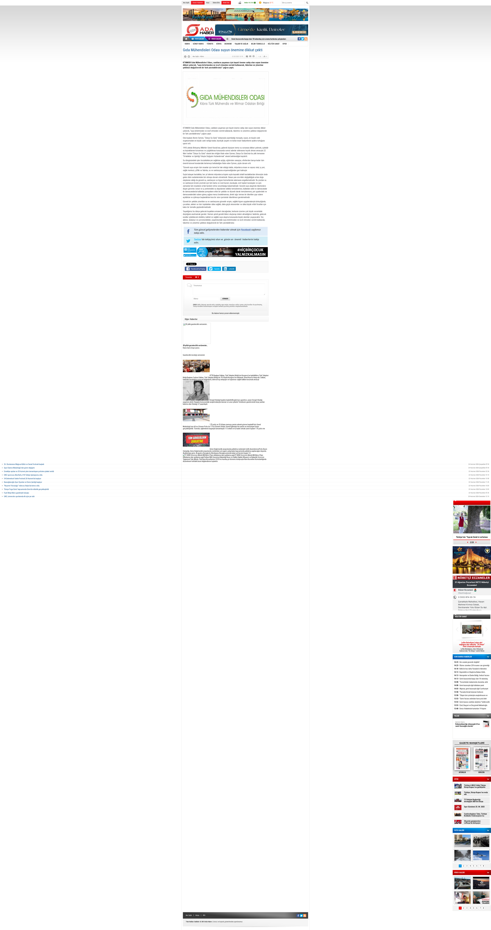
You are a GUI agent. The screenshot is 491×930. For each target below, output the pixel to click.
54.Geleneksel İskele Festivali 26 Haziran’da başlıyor (22, 479)
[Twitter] (189, 56)
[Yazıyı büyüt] (265, 56)
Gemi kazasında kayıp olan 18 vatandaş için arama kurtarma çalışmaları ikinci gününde (471, 680)
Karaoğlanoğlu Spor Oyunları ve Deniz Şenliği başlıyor (23, 482)
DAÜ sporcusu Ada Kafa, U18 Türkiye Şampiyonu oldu (23, 475)
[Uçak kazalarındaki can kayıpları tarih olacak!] (481, 855)
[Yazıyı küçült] (259, 56)
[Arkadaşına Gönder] (250, 56)
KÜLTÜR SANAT (461, 617)
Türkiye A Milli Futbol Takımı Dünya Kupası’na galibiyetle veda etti (475, 786)
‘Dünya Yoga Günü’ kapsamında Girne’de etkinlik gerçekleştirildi (26, 489)
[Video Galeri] (215, 39)
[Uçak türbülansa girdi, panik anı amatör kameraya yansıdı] (462, 897)
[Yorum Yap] (247, 56)
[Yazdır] (254, 56)
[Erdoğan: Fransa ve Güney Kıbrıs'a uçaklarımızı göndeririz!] (481, 897)
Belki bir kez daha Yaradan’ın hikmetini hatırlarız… (470, 670)
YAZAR (456, 716)
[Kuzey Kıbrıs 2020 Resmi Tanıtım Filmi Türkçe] (481, 883)
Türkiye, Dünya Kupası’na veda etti (476, 793)
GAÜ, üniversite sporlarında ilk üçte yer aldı (19, 496)
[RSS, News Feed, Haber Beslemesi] (305, 38)
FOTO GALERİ (459, 830)
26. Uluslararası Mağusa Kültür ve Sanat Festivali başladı (24, 464)
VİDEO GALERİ (459, 872)
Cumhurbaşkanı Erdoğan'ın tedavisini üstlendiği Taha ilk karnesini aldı (472, 538)
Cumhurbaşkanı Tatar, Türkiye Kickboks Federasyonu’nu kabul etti (475, 815)
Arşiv (207, 3)
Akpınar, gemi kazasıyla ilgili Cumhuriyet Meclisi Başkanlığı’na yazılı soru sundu (471, 690)
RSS (204, 915)
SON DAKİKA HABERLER (463, 657)
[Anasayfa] (186, 39)
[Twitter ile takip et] (302, 38)
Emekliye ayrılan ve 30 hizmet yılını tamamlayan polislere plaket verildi (29, 471)
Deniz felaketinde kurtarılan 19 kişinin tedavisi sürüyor (470, 710)
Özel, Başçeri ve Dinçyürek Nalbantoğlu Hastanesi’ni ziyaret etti (470, 706)
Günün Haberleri (198, 3)
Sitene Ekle (216, 3)
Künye (197, 915)
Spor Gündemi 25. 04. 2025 (474, 807)
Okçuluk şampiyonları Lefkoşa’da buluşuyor (472, 822)
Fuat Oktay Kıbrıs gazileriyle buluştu (16, 493)
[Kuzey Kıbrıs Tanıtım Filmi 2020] (462, 883)
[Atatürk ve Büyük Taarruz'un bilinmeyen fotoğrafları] (481, 840)
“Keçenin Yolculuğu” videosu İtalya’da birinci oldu (22, 486)
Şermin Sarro (467, 724)
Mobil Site (226, 3)
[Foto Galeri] (198, 39)
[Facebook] (185, 56)
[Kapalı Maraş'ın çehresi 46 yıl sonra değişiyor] (462, 840)
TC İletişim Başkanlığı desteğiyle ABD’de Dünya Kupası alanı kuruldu (473, 801)
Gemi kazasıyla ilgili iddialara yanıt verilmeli (248, 39)
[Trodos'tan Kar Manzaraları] (462, 855)
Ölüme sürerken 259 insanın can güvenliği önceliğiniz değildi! (471, 666)
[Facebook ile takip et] (299, 38)
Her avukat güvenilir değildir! (466, 662)
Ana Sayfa (186, 3)
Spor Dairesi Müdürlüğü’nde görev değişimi (19, 468)
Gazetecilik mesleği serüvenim (194, 355)
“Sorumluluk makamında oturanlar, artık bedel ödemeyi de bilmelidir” (471, 683)
